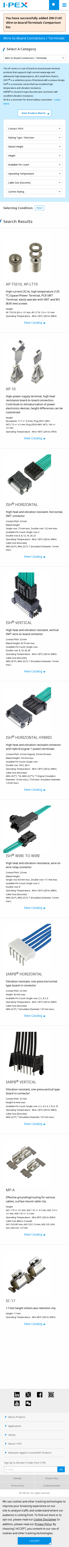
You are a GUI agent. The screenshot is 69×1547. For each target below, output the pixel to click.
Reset (40, 207)
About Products (16, 1417)
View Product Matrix (33, 113)
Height (11, 155)
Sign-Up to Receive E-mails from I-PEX (25, 1462)
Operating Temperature (21, 173)
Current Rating (16, 191)
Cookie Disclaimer (51, 1485)
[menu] (64, 5)
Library (12, 1434)
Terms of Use (17, 1485)
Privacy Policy (51, 1478)
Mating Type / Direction (21, 137)
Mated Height (15, 146)
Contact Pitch (15, 128)
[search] (54, 5)
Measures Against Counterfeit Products (30, 1452)
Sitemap (17, 1478)
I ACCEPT (34, 1540)
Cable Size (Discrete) (19, 182)
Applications (14, 1426)
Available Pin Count (18, 164)
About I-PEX (14, 1443)
